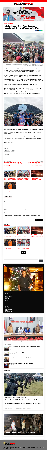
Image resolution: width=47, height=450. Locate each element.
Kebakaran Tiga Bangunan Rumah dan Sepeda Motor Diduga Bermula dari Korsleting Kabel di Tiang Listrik (10, 179)
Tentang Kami (23, 447)
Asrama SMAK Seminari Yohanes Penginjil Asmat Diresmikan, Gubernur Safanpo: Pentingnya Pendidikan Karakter (24, 347)
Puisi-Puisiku (7, 300)
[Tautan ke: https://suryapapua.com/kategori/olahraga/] (42, 370)
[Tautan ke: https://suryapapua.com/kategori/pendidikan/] (42, 315)
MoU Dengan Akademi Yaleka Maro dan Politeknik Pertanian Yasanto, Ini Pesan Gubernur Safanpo (22, 342)
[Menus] (4, 3)
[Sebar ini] (36, 30)
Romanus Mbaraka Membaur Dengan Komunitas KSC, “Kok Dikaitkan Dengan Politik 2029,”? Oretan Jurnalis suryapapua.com (23, 179)
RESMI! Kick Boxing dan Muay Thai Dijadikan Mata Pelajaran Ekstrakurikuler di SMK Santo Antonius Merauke (23, 403)
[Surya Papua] (24, 3)
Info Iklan (41, 447)
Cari (5, 259)
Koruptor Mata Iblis (8, 296)
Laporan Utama (6, 30)
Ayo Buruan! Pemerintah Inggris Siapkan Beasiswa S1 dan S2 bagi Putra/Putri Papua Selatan (24, 357)
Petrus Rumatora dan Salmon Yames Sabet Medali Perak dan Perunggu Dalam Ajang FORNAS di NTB (22, 405)
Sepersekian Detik (8, 309)
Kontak (10, 448)
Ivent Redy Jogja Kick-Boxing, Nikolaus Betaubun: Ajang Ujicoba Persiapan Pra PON (19, 408)
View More (23, 252)
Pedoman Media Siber (35, 447)
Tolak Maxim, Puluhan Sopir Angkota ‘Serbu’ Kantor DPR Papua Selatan (21, 1)
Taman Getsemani (8, 292)
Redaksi (28, 447)
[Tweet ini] (38, 30)
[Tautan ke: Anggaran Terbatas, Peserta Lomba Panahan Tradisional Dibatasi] (23, 384)
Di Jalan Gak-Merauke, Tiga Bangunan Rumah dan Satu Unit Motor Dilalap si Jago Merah (36, 179)
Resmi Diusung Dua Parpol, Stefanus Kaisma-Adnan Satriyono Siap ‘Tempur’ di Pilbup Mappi (13, 163)
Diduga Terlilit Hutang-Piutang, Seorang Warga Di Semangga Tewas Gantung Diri (21, 432)
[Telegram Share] (40, 30)
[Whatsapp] (42, 30)
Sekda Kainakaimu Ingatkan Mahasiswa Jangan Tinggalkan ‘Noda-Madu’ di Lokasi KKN (23, 352)
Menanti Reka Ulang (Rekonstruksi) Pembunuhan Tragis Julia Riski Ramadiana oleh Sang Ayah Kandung (10, 190)
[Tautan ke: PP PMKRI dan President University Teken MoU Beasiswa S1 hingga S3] (6, 365)
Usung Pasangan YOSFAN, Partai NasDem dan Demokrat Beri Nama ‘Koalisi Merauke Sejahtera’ (35, 163)
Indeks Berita (17, 447)
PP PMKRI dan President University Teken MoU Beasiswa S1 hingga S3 (21, 363)
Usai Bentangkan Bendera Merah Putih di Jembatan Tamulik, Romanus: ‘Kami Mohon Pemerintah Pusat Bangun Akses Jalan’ (23, 247)
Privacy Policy (5, 448)
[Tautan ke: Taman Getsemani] (23, 279)
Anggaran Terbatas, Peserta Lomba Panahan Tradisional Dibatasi (16, 397)
